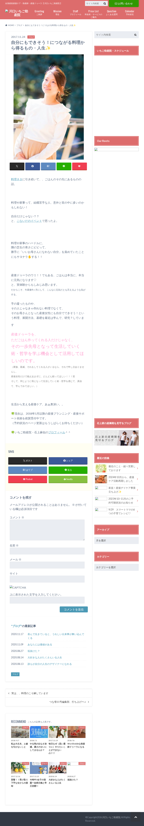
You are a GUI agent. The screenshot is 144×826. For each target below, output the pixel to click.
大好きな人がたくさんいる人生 (45, 657)
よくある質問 (111, 12)
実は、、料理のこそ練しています (29, 693)
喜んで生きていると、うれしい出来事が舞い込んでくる (56, 636)
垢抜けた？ (34, 650)
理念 (57, 12)
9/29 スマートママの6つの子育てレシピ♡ (122, 511)
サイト (14, 573)
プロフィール (75, 12)
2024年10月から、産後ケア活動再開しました (121, 479)
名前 (14, 545)
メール (15, 559)
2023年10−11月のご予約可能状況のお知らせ (121, 500)
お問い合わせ (125, 3)
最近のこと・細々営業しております (122, 468)
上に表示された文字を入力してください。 (36, 594)
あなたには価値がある (40, 644)
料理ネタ (16, 179)
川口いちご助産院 (111, 817)
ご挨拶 (39, 12)
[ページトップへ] (135, 817)
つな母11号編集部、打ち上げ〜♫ (67, 701)
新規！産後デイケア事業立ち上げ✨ (122, 489)
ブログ (16, 625)
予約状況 (129, 12)
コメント (17, 517)
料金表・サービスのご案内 (93, 13)
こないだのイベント (29, 220)
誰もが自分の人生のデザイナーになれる (50, 663)
